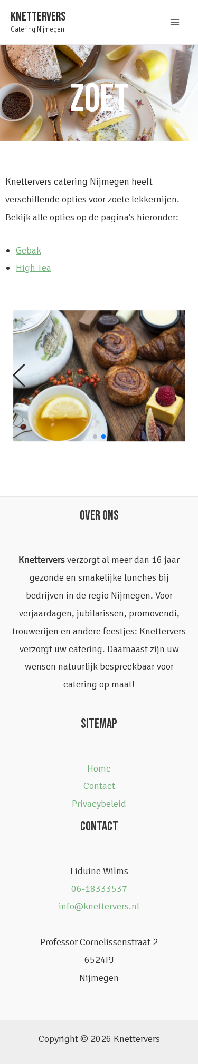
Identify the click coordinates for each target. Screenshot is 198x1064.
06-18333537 (99, 889)
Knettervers (38, 16)
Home (99, 768)
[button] (19, 375)
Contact (99, 786)
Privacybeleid (99, 803)
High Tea (33, 267)
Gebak (28, 250)
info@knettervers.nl (99, 906)
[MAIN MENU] (175, 21)
